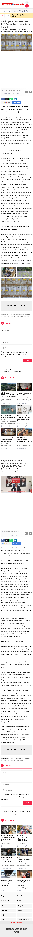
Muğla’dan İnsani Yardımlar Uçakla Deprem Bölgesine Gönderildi (7, 883)
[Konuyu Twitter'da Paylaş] (7, 99)
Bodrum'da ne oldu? (18, 316)
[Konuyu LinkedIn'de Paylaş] (15, 99)
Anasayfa (4, 29)
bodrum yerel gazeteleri (7, 316)
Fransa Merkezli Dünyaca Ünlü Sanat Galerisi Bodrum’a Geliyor (23, 418)
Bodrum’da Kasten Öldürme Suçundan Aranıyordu (23, 859)
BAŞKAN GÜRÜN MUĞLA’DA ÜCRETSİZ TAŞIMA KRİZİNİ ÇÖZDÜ (8, 860)
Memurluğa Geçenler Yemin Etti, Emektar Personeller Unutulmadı (24, 883)
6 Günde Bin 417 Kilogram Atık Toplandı (8, 416)
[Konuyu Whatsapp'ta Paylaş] (11, 99)
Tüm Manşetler (22, 29)
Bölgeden (11, 29)
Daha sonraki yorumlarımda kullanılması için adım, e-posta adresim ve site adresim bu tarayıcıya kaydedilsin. (16, 354)
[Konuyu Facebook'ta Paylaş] (3, 99)
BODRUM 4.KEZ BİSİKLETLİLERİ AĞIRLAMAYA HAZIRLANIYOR (22, 838)
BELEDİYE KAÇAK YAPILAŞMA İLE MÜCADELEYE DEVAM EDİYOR (24, 440)
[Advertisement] (16, 70)
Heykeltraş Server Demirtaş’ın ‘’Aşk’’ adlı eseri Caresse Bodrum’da (8, 838)
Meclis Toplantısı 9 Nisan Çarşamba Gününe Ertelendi (7, 439)
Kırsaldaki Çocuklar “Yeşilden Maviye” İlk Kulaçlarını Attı (20, 15)
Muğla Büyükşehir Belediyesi (14, 318)
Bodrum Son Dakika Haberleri (23, 314)
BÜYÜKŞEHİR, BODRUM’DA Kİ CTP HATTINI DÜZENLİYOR (8, 395)
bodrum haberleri (11, 314)
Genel (15, 29)
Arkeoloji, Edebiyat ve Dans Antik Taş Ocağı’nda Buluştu (24, 395)
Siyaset (14, 469)
